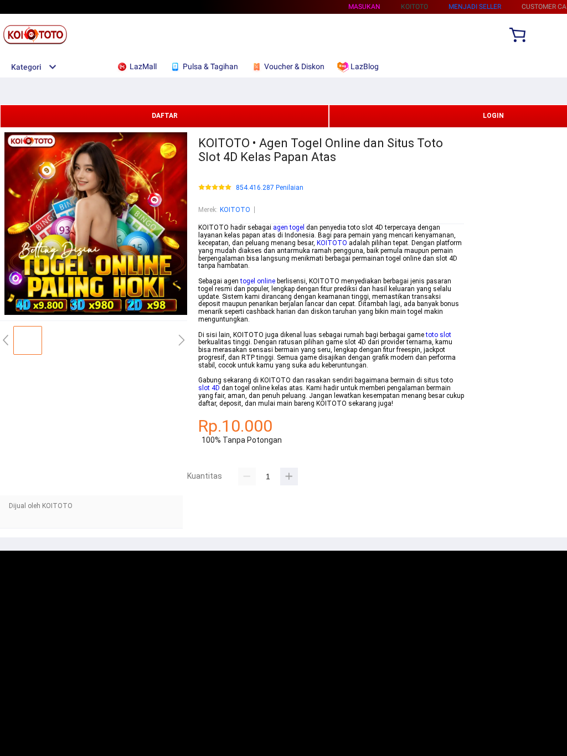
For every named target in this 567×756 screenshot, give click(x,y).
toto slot (438, 335)
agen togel (289, 227)
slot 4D (209, 388)
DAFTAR (165, 116)
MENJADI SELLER (475, 7)
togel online (257, 281)
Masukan (364, 7)
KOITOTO (235, 210)
